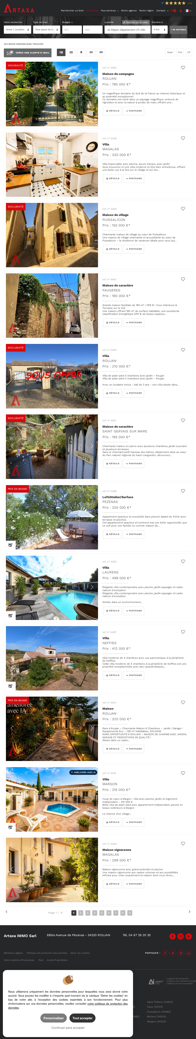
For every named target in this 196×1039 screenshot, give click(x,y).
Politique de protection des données (47, 953)
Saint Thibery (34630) (160, 1001)
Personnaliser (53, 1018)
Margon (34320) (156, 1021)
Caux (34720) (155, 1006)
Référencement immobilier (180, 983)
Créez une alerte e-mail (33, 53)
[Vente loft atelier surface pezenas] (52, 517)
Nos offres (92, 10)
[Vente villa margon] (52, 799)
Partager (135, 111)
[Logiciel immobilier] (156, 981)
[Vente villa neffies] (52, 658)
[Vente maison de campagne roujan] (52, 94)
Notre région (146, 10)
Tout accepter (82, 1018)
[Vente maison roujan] (52, 729)
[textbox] (128, 30)
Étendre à (157, 22)
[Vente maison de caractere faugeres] (52, 305)
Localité (109, 22)
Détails (114, 111)
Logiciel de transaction (178, 978)
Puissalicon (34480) (159, 1011)
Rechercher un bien (72, 10)
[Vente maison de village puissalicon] (52, 235)
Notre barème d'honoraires (19, 960)
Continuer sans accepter (68, 1027)
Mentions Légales (13, 953)
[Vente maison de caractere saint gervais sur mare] (52, 446)
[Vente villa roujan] (52, 376)
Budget (66, 22)
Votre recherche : (13, 22)
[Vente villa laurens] (52, 588)
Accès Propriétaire (57, 960)
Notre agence (129, 10)
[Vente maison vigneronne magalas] (52, 870)
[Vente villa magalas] (52, 164)
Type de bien (40, 22)
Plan (40, 960)
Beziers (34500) (156, 1016)
